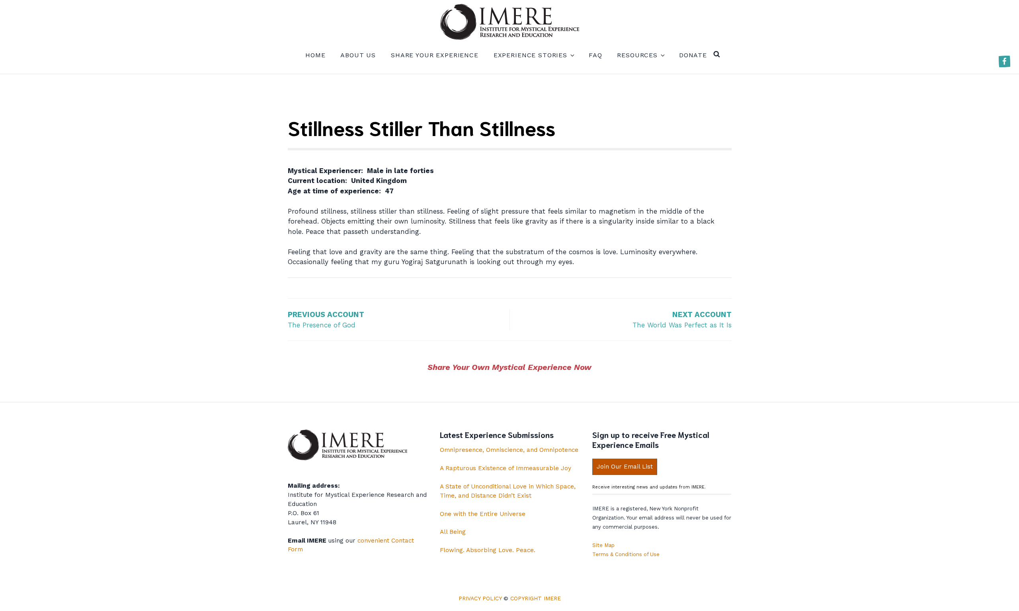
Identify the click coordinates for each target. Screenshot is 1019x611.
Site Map (603, 545)
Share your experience (434, 55)
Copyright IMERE (535, 598)
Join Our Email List (625, 466)
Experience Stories (530, 55)
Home (315, 55)
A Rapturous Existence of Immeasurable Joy (505, 468)
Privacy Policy (480, 598)
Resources (637, 55)
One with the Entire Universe (482, 514)
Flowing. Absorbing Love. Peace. (487, 550)
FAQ (595, 55)
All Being (453, 531)
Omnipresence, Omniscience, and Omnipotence (509, 449)
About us (358, 55)
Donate (693, 55)
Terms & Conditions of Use (626, 554)
